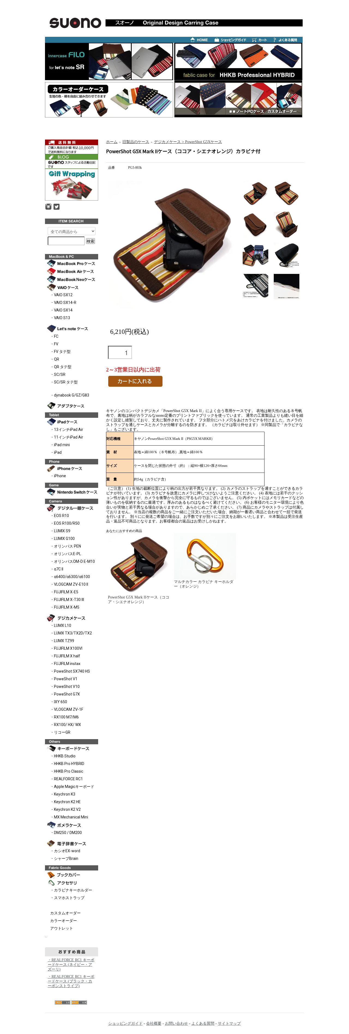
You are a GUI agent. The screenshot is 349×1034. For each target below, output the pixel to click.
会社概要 (153, 1023)
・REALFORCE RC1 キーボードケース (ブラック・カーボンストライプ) (71, 981)
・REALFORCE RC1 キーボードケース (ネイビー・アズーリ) (71, 964)
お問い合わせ (176, 1023)
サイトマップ (229, 1023)
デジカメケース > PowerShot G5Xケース (188, 142)
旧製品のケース (135, 142)
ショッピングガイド (125, 1023)
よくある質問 (202, 1023)
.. (46, 936)
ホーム (112, 142)
